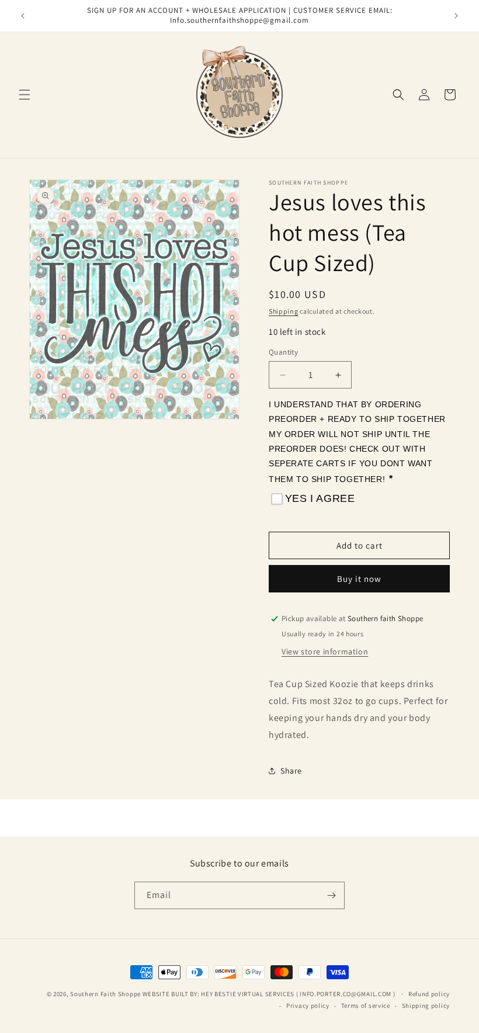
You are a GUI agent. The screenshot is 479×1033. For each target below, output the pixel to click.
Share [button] (291, 770)
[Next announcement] (456, 16)
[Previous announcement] (23, 16)
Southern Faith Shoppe (105, 994)
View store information (325, 651)
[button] (24, 95)
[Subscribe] (331, 895)
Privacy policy (307, 1005)
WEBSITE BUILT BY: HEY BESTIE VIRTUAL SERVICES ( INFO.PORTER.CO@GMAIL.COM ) (270, 994)
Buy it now (359, 578)
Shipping (283, 311)
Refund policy (429, 994)
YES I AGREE (320, 498)
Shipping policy (426, 1005)
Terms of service (365, 1005)
